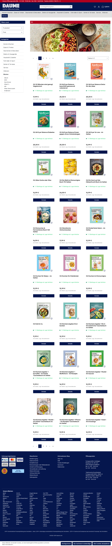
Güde (31, 519)
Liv (57, 508)
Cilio (17, 500)
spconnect (86, 515)
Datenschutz (61, 467)
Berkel (4, 510)
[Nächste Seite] (49, 58)
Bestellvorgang (34, 458)
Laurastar (58, 495)
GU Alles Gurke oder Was (42, 180)
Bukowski (5, 526)
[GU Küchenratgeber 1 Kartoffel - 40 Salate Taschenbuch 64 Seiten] (43, 358)
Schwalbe (86, 498)
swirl (84, 524)
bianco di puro (7, 513)
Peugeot (72, 500)
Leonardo (59, 503)
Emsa (17, 524)
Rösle (71, 524)
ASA (4, 508)
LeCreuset (59, 498)
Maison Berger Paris (61, 512)
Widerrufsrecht (34, 475)
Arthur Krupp (6, 507)
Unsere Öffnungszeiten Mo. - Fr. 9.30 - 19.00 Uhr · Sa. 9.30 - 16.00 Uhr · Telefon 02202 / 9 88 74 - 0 (31, 1)
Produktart (6, 28)
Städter (85, 520)
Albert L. (7, 84)
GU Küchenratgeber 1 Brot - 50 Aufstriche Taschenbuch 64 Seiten (96, 325)
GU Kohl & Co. (38, 324)
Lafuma (45, 526)
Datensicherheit (34, 460)
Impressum (60, 465)
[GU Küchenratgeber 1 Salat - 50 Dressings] (96, 406)
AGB (59, 460)
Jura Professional (48, 501)
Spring (85, 519)
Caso (17, 496)
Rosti (71, 517)
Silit (84, 505)
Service (5, 67)
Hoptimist (32, 524)
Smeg (84, 508)
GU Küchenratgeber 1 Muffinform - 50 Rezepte (68, 372)
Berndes (5, 512)
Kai (44, 505)
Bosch (4, 520)
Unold (98, 501)
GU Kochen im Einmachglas (96, 276)
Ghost (31, 508)
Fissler (31, 500)
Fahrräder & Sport (9, 61)
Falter (31, 496)
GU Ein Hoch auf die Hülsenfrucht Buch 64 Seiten (96, 181)
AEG (5, 80)
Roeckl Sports (74, 513)
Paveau (72, 498)
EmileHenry (19, 522)
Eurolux (32, 495)
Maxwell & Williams (61, 513)
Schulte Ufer (86, 496)
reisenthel (72, 508)
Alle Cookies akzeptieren (101, 543)
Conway (18, 507)
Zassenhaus (100, 517)
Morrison (58, 522)
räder (71, 520)
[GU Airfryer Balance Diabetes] (43, 119)
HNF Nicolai (33, 520)
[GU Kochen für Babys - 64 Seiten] (43, 263)
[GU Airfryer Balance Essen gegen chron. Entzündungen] (70, 119)
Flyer (31, 503)
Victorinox (99, 507)
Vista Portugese (101, 510)
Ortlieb (72, 496)
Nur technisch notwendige (82, 543)
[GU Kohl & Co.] (43, 311)
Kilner (44, 512)
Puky (71, 501)
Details (43, 104)
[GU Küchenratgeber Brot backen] (70, 311)
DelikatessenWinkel (21, 512)
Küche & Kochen (8, 44)
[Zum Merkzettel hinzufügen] (51, 79)
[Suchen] (70, 6)
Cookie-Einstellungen (63, 462)
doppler (18, 513)
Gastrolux (32, 505)
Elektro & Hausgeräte (10, 54)
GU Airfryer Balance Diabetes (43, 132)
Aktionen (6, 71)
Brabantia (5, 522)
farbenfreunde (34, 498)
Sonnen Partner (87, 513)
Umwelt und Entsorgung (36, 467)
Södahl (99, 493)
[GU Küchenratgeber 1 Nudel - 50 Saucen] (96, 358)
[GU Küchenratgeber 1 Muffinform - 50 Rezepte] (70, 358)
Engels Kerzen (33, 493)
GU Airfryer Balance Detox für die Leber (95, 85)
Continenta (19, 505)
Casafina (18, 495)
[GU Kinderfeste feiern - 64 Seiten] (96, 215)
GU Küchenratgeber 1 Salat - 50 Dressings (96, 420)
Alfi (5, 86)
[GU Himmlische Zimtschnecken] (70, 215)
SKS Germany (87, 507)
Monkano (59, 520)
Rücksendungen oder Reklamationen (40, 465)
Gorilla (31, 512)
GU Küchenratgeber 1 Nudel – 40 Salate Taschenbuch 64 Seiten (43, 421)
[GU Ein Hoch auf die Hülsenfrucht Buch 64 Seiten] (96, 167)
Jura (44, 500)
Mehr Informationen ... (8, 544)
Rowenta (72, 519)
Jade (44, 498)
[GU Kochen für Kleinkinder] (70, 263)
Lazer (58, 496)
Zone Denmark (101, 519)
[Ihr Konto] (99, 6)
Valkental (99, 503)
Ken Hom (45, 508)
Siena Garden (87, 503)
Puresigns (72, 503)
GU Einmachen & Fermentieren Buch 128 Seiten (41, 230)
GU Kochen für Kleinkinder (69, 276)
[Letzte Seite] (53, 58)
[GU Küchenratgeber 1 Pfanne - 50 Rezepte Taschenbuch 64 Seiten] (70, 406)
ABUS (6, 78)
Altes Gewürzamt (9, 88)
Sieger (85, 501)
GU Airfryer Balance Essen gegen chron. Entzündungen (70, 133)
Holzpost (32, 522)
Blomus (5, 517)
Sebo (84, 500)
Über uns (60, 458)
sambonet (72, 526)
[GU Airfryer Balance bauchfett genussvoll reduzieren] (70, 71)
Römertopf (73, 522)
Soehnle (85, 510)
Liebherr (58, 505)
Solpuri (85, 512)
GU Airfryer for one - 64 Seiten (94, 133)
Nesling (58, 526)
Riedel (71, 510)
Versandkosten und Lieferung (38, 469)
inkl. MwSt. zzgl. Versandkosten (41, 99)
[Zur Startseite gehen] (11, 6)
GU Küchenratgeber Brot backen (68, 325)
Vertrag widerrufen (18, 471)
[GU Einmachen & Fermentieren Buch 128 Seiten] (43, 215)
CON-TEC (19, 503)
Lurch (57, 510)
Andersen (7, 90)
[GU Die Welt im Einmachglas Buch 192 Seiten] (70, 167)
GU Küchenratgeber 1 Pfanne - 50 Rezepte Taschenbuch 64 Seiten (70, 421)
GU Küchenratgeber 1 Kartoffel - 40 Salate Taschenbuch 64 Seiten (41, 373)
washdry (99, 513)
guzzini (32, 517)
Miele (57, 519)
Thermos (99, 498)
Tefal (98, 495)
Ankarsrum (6, 505)
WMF (98, 515)
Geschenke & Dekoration (11, 51)
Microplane (59, 517)
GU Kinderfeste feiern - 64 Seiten (95, 229)
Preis (4, 32)
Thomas (99, 500)
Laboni (45, 524)
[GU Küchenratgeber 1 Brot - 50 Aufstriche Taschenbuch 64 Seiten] (96, 311)
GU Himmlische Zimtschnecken (65, 229)
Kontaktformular (34, 462)
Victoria (99, 505)
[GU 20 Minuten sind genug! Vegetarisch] (43, 71)
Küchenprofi (46, 522)
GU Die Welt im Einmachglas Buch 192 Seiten (70, 181)
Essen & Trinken (8, 47)
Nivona (72, 495)
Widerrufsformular (34, 471)
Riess (71, 512)
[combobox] (54, 6)
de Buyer (18, 510)
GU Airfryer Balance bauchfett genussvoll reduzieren (67, 86)
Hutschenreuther (47, 495)
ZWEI (98, 520)
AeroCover (7, 82)
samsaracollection (88, 493)
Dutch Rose (19, 517)
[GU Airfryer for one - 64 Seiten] (96, 119)
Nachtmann (59, 524)
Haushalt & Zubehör (9, 57)
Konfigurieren (66, 543)
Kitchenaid (46, 513)
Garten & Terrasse (9, 64)
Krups (44, 519)
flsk (31, 501)
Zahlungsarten (33, 477)
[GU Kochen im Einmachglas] (96, 263)
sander (85, 495)
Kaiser (44, 507)
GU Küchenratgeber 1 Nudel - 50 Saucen (96, 372)
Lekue (58, 501)
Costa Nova (19, 508)
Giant (31, 510)
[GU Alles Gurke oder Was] (43, 167)
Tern (98, 496)
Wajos (98, 512)
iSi (43, 496)
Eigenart (18, 520)
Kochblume (46, 517)
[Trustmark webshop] (4, 471)
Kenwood (45, 510)
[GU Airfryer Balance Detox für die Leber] (96, 71)
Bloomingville (6, 519)
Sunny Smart (86, 522)
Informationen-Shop (64, 456)
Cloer (17, 501)
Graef (31, 513)
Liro (57, 507)
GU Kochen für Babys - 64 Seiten (42, 277)
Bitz (4, 515)
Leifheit (58, 500)
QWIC (71, 505)
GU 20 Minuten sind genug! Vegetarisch (43, 85)
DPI (17, 515)
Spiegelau (86, 517)
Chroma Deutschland (22, 498)
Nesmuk (72, 493)
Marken (5, 74)
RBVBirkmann (73, 507)
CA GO (18, 493)
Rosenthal (72, 515)
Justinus (45, 503)
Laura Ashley (59, 493)
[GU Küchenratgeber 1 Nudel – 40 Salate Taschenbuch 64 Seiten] (43, 406)
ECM (17, 519)
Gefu (31, 507)
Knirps (44, 515)
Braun (4, 524)
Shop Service (33, 456)
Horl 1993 (45, 493)
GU (30, 515)
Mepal (58, 515)
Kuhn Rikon (46, 520)
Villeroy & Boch (101, 508)
